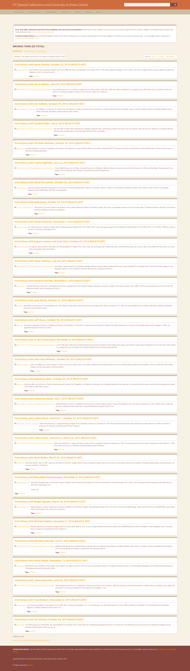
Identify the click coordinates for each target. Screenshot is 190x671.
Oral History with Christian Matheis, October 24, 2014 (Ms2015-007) (52, 143)
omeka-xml (41, 640)
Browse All (18, 51)
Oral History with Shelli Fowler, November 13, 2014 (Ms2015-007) (50, 560)
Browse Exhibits (51, 12)
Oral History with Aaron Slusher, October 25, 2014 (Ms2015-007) (50, 64)
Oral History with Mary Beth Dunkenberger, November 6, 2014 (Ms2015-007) (57, 477)
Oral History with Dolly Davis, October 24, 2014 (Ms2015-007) (48, 202)
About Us (99, 12)
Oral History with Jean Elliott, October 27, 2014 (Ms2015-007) (48, 300)
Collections (88, 12)
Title (154, 56)
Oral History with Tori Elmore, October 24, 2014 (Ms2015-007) (48, 619)
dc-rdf (22, 640)
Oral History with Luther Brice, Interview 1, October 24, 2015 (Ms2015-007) (56, 418)
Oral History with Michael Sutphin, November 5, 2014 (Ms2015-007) (52, 521)
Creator (161, 56)
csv (18, 640)
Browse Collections (35, 12)
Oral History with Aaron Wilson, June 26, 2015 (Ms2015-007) (48, 84)
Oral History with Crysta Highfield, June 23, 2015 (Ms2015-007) (49, 162)
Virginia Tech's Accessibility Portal (27, 38)
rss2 (47, 640)
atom (15, 640)
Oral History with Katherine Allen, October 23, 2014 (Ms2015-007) (51, 379)
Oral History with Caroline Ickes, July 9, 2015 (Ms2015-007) (47, 123)
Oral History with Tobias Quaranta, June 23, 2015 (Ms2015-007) (49, 580)
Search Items (41, 51)
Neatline (78, 12)
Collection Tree (65, 12)
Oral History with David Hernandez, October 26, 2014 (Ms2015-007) (52, 182)
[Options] (172, 4)
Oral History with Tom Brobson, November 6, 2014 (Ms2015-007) (50, 600)
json (35, 640)
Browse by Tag (29, 51)
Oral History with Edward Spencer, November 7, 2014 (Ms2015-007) (52, 221)
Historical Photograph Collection (42, 32)
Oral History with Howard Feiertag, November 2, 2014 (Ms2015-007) (52, 280)
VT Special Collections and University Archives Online (50, 5)
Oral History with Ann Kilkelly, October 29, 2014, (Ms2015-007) (49, 104)
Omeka (30, 665)
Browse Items (19, 12)
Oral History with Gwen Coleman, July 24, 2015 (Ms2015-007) (48, 261)
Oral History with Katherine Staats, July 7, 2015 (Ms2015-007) (48, 398)
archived (36, 76)
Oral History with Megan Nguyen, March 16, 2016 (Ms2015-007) (49, 501)
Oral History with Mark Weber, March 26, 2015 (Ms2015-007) (48, 457)
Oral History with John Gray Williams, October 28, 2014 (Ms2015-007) (53, 359)
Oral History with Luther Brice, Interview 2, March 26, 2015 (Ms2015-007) (55, 438)
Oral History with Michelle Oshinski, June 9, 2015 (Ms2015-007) (49, 541)
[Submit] (175, 4)
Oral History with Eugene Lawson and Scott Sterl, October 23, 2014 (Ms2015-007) (59, 241)
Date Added (170, 56)
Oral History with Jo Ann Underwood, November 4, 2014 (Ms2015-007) (53, 339)
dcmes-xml (29, 640)
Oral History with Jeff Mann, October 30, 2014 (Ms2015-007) (48, 320)
